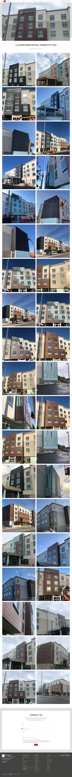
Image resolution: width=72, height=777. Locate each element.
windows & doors (35, 1)
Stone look (36, 764)
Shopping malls (49, 762)
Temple (48, 763)
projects (48, 755)
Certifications (25, 766)
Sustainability (25, 768)
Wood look (36, 762)
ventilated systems (26, 755)
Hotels (48, 758)
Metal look (36, 763)
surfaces (36, 755)
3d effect (36, 758)
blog (44, 1)
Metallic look (36, 768)
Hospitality (48, 764)
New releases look (37, 769)
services (19, 1)
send (36, 744)
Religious (48, 769)
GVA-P (23, 758)
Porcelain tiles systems (26, 757)
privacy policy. (33, 737)
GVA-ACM (24, 762)
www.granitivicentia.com (4, 761)
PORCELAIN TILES (37, 757)
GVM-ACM (24, 763)
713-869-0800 (5, 759)
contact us (58, 1)
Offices (48, 768)
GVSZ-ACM (24, 764)
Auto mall (48, 757)
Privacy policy (35, 742)
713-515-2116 (8, 759)
